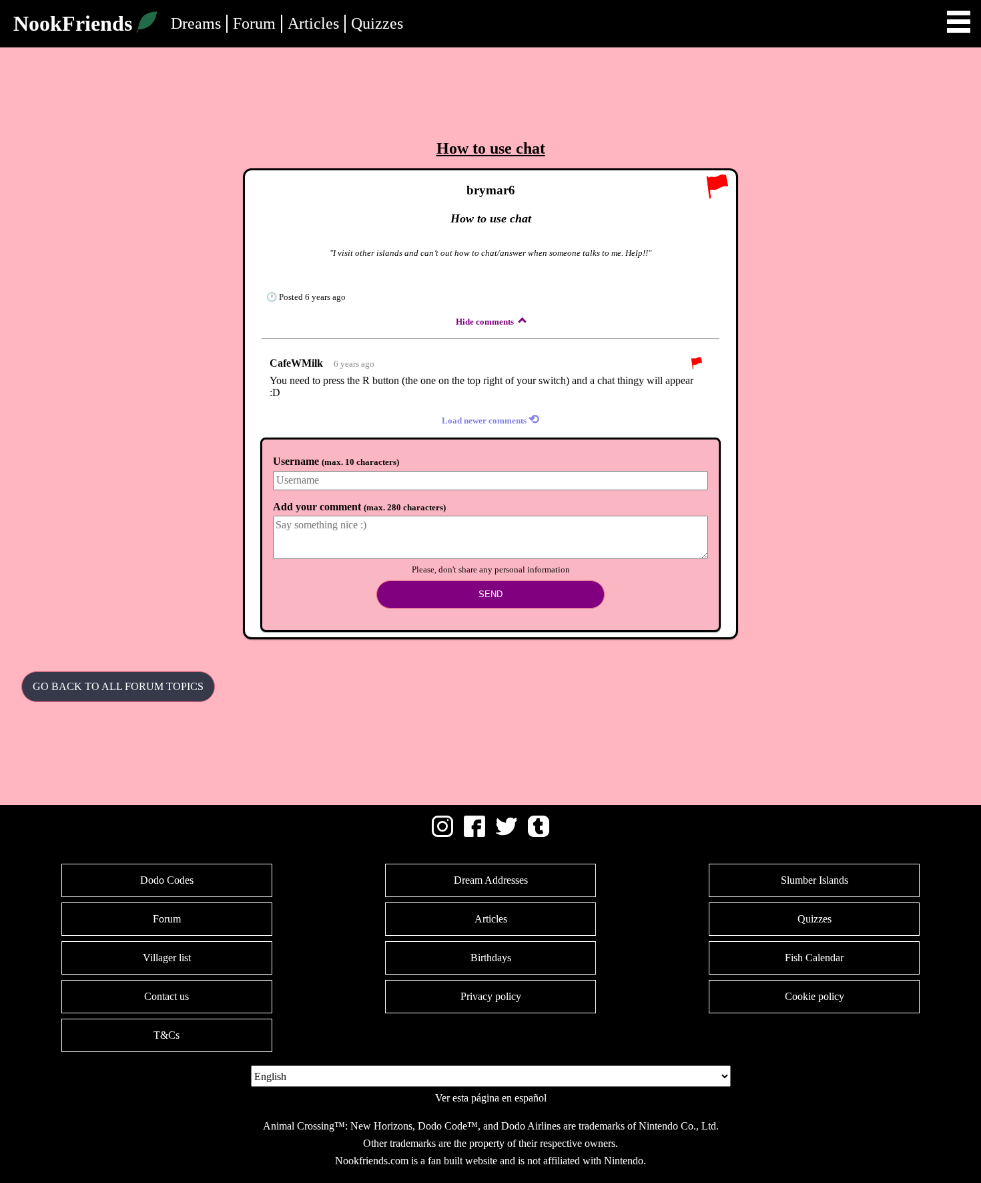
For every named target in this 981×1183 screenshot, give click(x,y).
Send (490, 594)
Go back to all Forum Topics (118, 686)
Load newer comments (490, 419)
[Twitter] (506, 833)
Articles (313, 23)
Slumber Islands (814, 880)
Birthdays (490, 957)
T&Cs (166, 1035)
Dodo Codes (167, 880)
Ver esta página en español (491, 1098)
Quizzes (377, 23)
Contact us (166, 996)
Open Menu (958, 22)
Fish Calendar (814, 957)
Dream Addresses (491, 880)
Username (336, 461)
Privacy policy (490, 996)
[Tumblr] (538, 833)
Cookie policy (814, 996)
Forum (254, 23)
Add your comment (359, 506)
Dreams (196, 23)
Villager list (167, 957)
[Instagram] (442, 833)
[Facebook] (474, 833)
